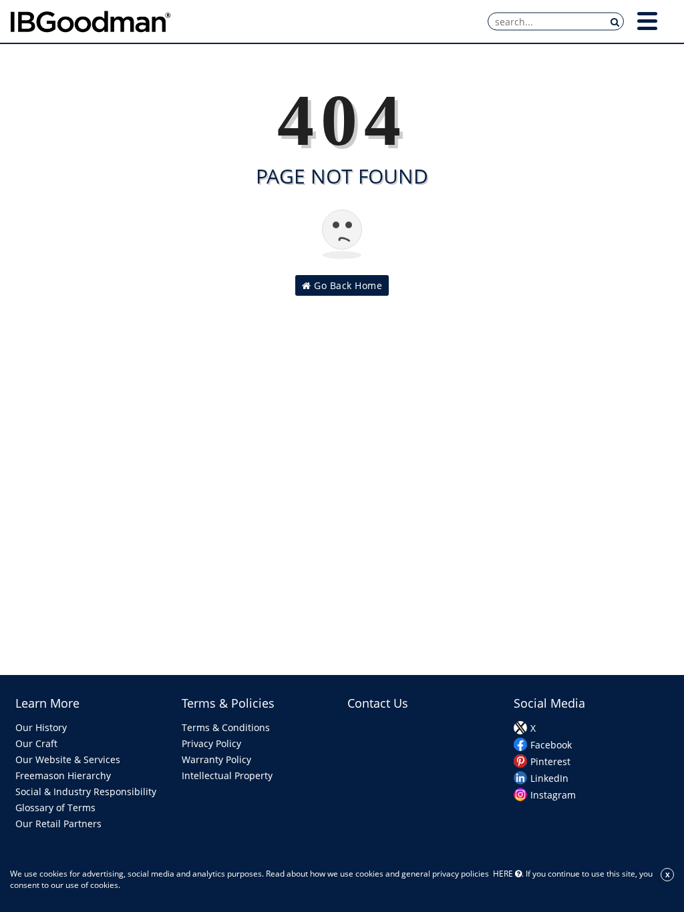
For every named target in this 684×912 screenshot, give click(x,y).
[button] (647, 21)
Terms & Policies (228, 703)
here (503, 873)
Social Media (549, 703)
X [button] (667, 874)
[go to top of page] (639, 853)
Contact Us (377, 703)
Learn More (47, 703)
